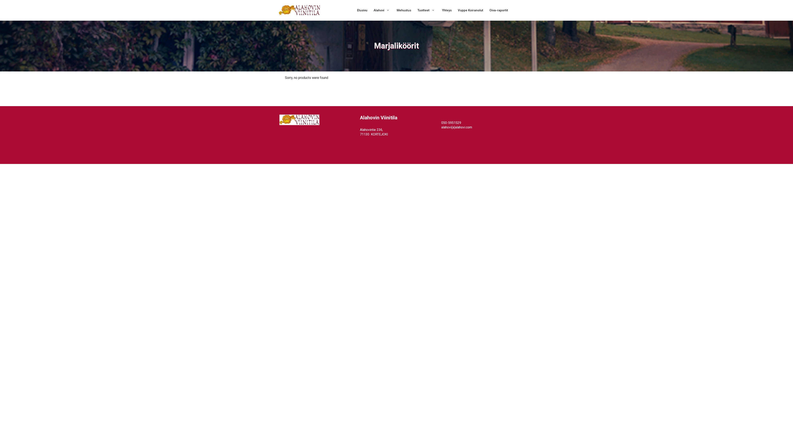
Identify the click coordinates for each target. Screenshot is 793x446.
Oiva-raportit (498, 10)
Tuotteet (423, 10)
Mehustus (404, 10)
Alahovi (379, 10)
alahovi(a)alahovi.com (456, 127)
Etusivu (362, 10)
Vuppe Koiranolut (470, 10)
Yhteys (447, 10)
